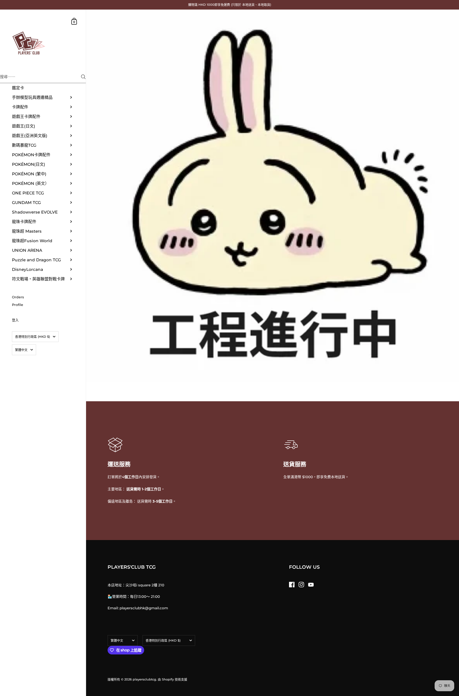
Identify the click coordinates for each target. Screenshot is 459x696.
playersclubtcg (144, 679)
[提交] (83, 76)
